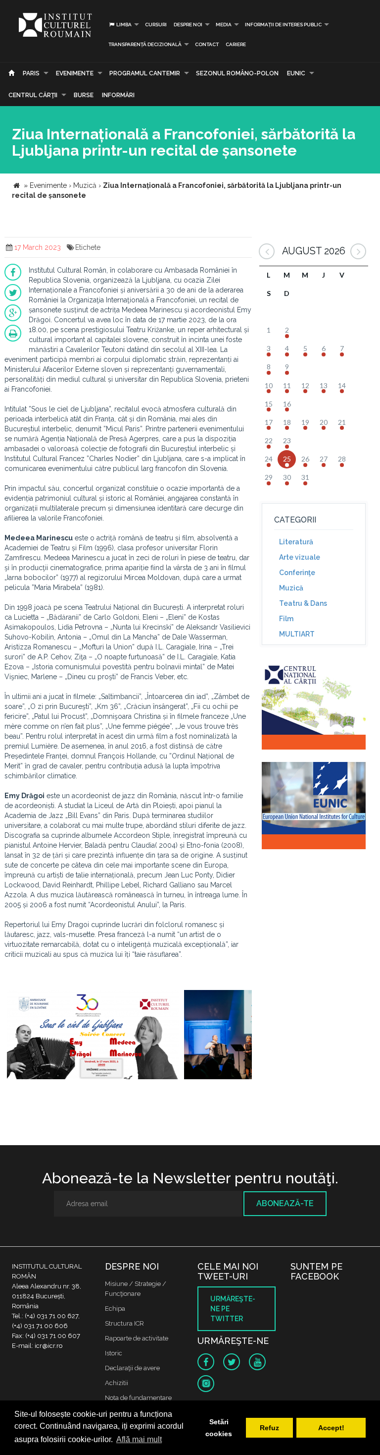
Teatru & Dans (303, 603)
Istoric (113, 1353)
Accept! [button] (331, 1428)
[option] (93, 1036)
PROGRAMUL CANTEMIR (144, 73)
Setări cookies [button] (218, 1428)
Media (224, 24)
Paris (31, 73)
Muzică (291, 588)
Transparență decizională (145, 44)
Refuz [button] (269, 1428)
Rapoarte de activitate (136, 1338)
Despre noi (188, 24)
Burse (84, 95)
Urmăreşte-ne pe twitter (232, 1309)
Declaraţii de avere (132, 1368)
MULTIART (297, 634)
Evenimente (75, 73)
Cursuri (156, 24)
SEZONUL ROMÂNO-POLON (237, 73)
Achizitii (116, 1383)
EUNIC (296, 73)
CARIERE (236, 44)
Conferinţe (297, 573)
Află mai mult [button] (139, 1439)
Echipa (115, 1308)
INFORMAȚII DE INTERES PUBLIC (283, 24)
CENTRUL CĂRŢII (32, 95)
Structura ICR (124, 1323)
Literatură (296, 542)
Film (286, 619)
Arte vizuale (299, 557)
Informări (118, 95)
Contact (207, 44)
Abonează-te (285, 1203)
